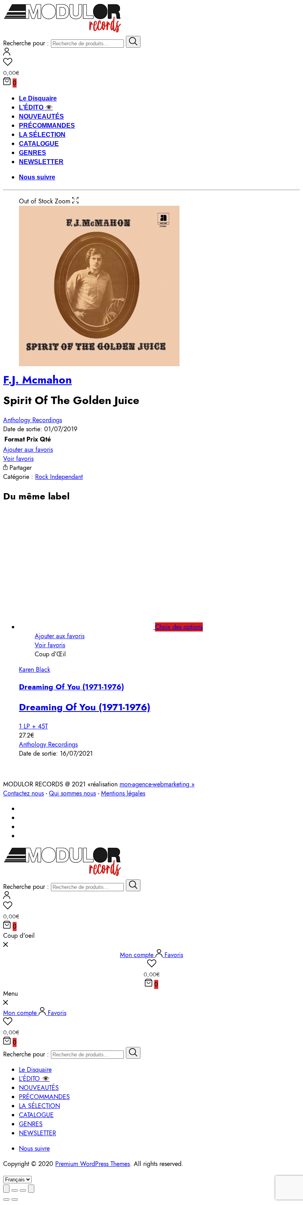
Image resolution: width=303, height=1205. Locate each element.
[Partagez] (14, 1190)
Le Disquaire (38, 98)
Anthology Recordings (32, 420)
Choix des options (179, 626)
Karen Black (34, 669)
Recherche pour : (26, 43)
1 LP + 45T (33, 726)
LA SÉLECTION (42, 134)
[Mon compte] (6, 53)
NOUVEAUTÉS (41, 116)
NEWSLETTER (41, 161)
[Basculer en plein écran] (23, 1190)
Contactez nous (23, 793)
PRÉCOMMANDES (47, 125)
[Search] (133, 42)
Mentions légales (123, 793)
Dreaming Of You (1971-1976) (71, 687)
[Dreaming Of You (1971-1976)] (95, 626)
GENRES (32, 152)
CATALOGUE (39, 143)
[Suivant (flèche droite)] (14, 1199)
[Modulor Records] (62, 31)
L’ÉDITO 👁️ (36, 107)
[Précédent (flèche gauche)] (6, 1199)
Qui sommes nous (72, 793)
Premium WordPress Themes (92, 1163)
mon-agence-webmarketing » (157, 784)
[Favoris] (151, 63)
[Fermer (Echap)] (6, 1189)
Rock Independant (59, 476)
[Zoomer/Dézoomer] (31, 1189)
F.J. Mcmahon (37, 380)
